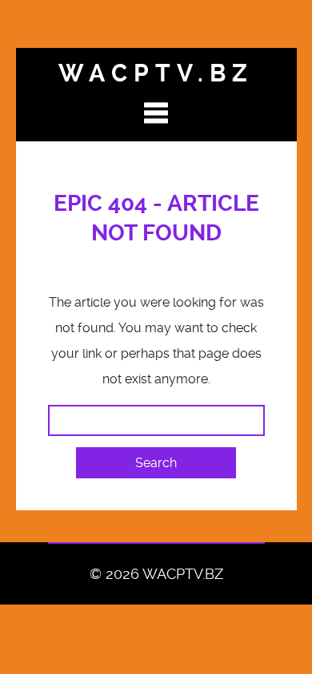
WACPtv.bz (156, 73)
